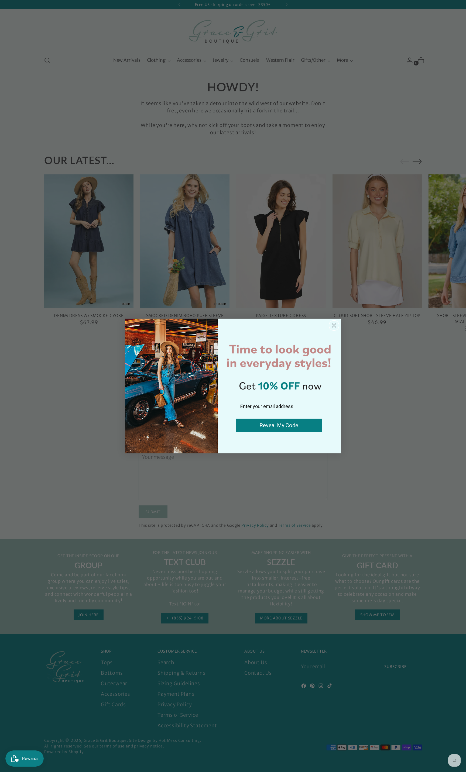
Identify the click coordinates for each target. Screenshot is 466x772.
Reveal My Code (278, 425)
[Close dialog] (334, 325)
